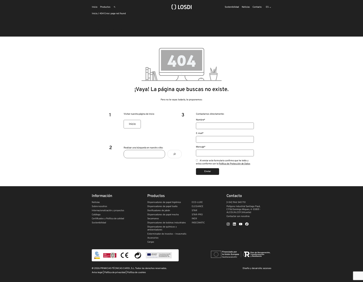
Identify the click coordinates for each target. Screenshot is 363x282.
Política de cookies (136, 272)
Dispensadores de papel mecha (163, 214)
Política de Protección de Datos (234, 163)
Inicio (94, 13)
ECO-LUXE (197, 202)
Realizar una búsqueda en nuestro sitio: (143, 147)
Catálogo (96, 214)
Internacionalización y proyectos (108, 210)
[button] (132, 124)
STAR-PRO (197, 214)
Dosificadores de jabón (158, 210)
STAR (194, 210)
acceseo (267, 268)
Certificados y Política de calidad (108, 218)
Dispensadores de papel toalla (162, 206)
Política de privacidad (114, 272)
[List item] (228, 224)
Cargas (150, 242)
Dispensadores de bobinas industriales (166, 222)
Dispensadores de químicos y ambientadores (162, 228)
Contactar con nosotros (238, 216)
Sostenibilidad (99, 222)
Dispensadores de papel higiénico (164, 202)
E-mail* (200, 133)
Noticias (96, 202)
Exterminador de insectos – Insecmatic (166, 234)
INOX (194, 218)
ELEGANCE (197, 206)
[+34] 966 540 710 (236, 202)
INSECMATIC (198, 222)
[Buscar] (175, 154)
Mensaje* (200, 147)
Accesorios (153, 238)
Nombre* (200, 119)
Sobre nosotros (99, 206)
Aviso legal (97, 272)
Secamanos (153, 218)
